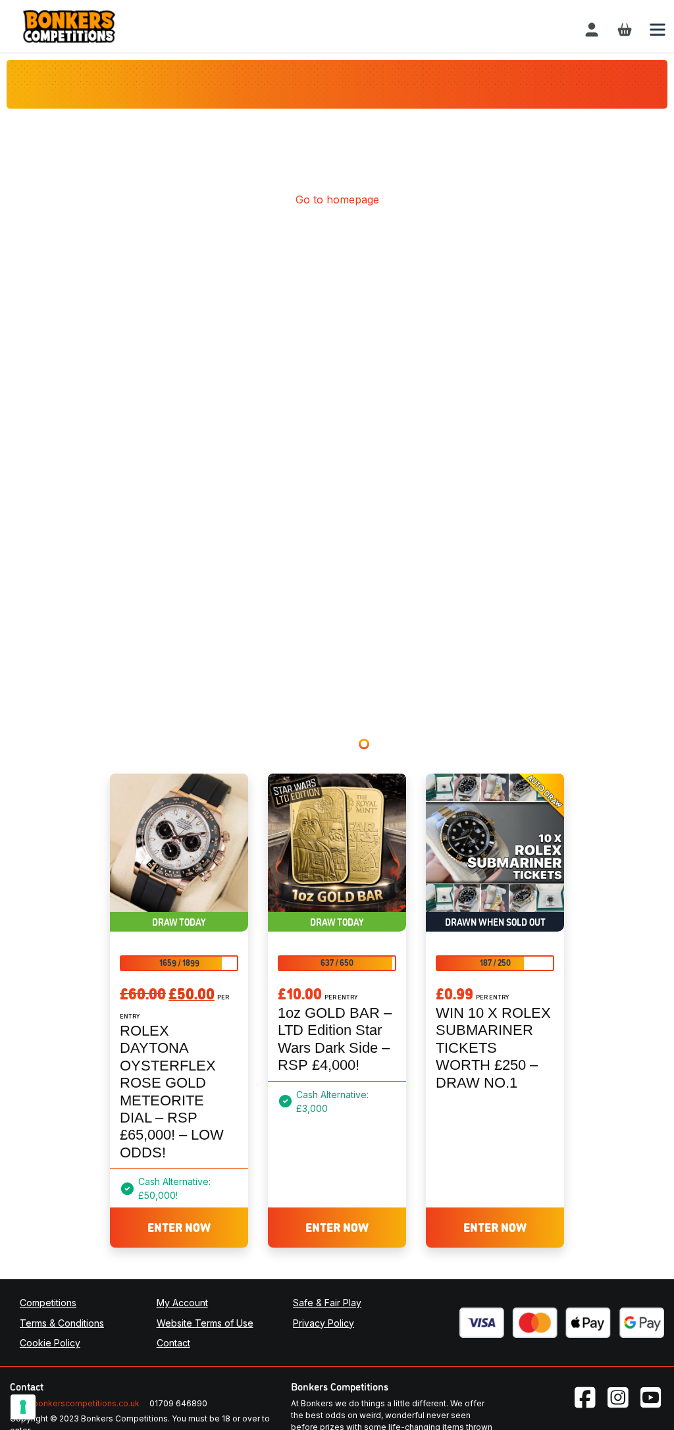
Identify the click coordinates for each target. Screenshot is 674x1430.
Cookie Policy (50, 1342)
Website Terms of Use (205, 1323)
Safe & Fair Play (327, 1302)
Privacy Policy (323, 1323)
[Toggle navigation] (657, 29)
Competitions (48, 1302)
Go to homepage (337, 199)
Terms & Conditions (62, 1323)
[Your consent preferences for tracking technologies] (23, 1406)
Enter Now (179, 1226)
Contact (173, 1342)
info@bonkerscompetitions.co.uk (75, 1403)
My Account (182, 1302)
